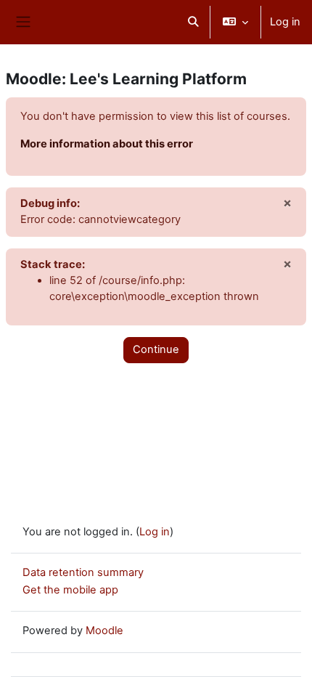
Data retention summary (83, 572)
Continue (156, 349)
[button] (193, 22)
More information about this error (106, 143)
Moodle (104, 630)
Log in (285, 21)
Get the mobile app (70, 589)
